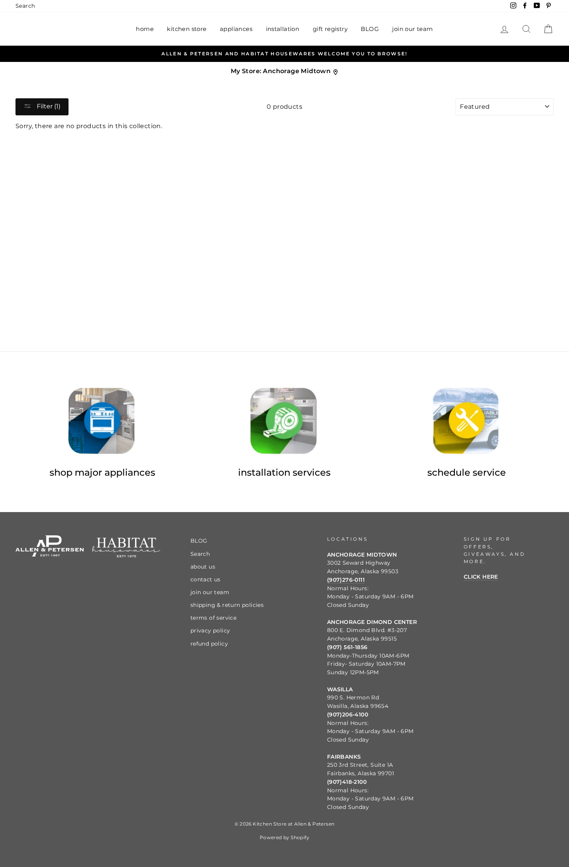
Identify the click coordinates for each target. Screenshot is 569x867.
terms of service (213, 618)
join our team (412, 29)
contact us (205, 579)
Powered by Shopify (284, 837)
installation (283, 29)
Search (25, 6)
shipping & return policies (227, 605)
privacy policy (210, 630)
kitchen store (186, 29)
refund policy (209, 644)
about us (202, 567)
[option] (284, 54)
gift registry (330, 29)
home (145, 29)
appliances (236, 29)
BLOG (370, 29)
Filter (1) (47, 106)
